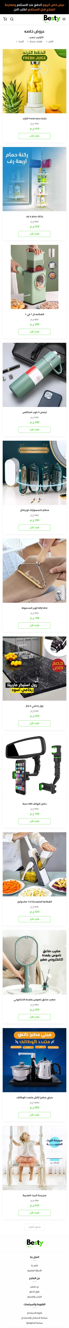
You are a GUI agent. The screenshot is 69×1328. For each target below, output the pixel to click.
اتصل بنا (34, 1265)
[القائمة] (63, 19)
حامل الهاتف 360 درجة (34, 804)
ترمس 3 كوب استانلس (34, 412)
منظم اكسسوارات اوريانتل (34, 510)
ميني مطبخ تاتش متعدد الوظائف (34, 1097)
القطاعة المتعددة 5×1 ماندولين (34, 902)
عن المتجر (34, 1287)
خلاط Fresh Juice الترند (34, 118)
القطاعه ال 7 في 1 (34, 314)
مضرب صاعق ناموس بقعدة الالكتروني (34, 999)
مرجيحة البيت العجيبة (34, 1195)
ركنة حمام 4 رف (34, 216)
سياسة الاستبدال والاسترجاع (34, 1318)
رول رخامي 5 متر (34, 706)
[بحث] (11, 19)
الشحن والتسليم (34, 1296)
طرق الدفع (34, 1291)
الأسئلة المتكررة (34, 1270)
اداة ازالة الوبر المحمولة (34, 608)
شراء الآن (34, 136)
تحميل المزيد (34, 1227)
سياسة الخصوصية (34, 1323)
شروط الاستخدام (34, 1313)
